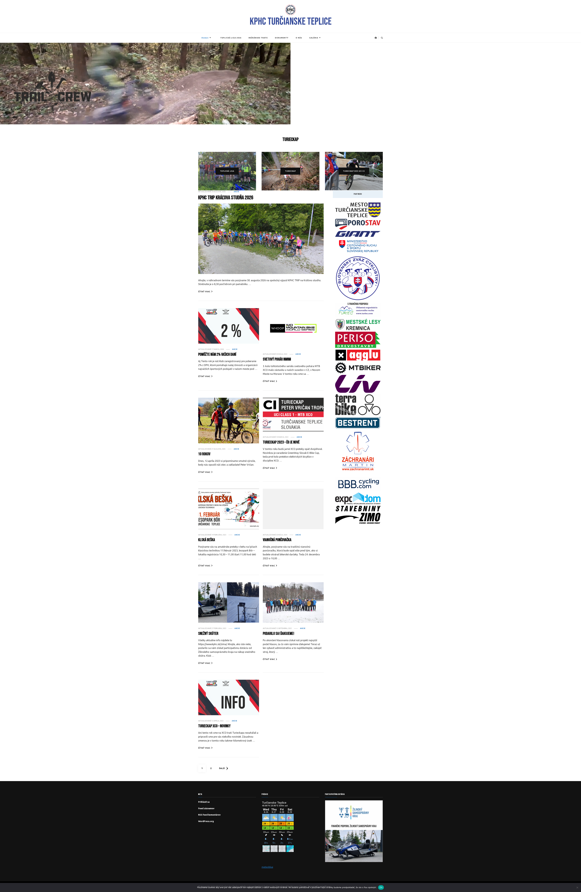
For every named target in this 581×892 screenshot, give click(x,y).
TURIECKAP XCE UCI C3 (354, 171)
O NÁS (299, 38)
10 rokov (204, 454)
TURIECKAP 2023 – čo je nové (281, 442)
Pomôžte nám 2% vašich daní (217, 354)
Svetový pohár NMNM (277, 359)
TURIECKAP (290, 171)
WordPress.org (206, 821)
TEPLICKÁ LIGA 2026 (230, 38)
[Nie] (577, 887)
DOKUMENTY (281, 38)
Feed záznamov (206, 808)
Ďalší (222, 768)
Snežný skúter (208, 633)
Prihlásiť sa (204, 802)
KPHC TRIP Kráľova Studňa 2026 (225, 197)
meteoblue (267, 867)
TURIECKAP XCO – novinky (214, 726)
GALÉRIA (313, 38)
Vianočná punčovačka (277, 539)
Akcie (236, 192)
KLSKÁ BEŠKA (206, 539)
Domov (205, 38)
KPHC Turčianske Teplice (291, 22)
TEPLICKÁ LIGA (227, 171)
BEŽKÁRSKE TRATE (258, 38)
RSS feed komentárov (209, 815)
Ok (381, 887)
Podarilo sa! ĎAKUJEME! (278, 633)
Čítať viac (204, 291)
